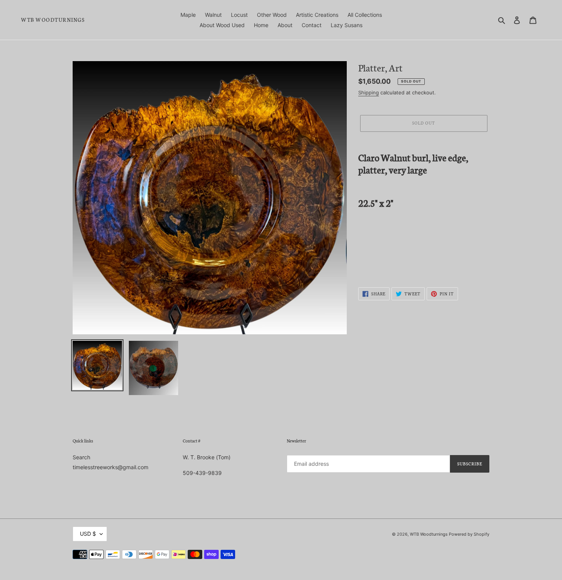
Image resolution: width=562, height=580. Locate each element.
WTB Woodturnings (52, 19)
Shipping (368, 92)
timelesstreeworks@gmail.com (110, 467)
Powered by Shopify (469, 534)
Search (81, 457)
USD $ (88, 533)
